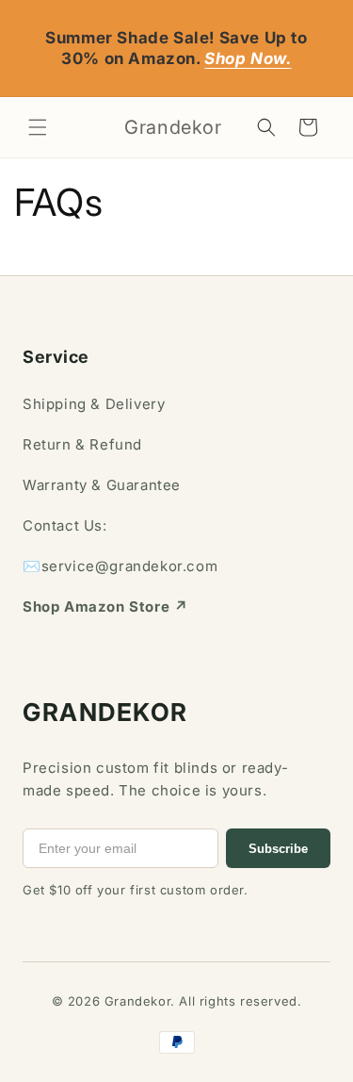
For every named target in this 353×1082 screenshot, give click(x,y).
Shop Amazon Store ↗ (105, 606)
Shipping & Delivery (94, 404)
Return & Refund (82, 444)
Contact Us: (65, 525)
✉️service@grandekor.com (120, 566)
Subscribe (278, 849)
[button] (37, 127)
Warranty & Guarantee (102, 485)
